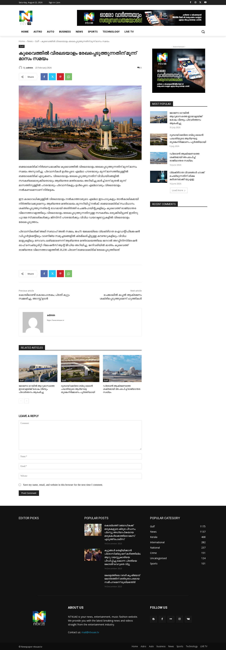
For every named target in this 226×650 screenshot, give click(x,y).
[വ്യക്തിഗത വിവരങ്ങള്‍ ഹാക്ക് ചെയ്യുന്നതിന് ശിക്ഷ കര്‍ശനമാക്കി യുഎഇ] (158, 177)
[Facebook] (191, 3)
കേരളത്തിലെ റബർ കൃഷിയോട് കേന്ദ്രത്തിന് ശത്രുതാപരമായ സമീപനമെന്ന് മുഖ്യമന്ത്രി (122, 579)
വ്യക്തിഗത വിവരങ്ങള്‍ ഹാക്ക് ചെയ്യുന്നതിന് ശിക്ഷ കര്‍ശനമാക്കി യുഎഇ (187, 176)
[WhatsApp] (68, 76)
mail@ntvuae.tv (90, 632)
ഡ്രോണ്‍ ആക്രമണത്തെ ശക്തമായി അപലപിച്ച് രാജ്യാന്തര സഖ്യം (121, 389)
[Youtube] (205, 3)
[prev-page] (21, 401)
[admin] (21, 67)
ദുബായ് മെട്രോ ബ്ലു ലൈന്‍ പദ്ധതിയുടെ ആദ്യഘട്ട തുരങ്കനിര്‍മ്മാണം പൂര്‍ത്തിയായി (78, 389)
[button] (203, 31)
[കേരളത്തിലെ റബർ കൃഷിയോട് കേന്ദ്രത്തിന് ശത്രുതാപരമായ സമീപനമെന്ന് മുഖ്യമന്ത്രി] (93, 580)
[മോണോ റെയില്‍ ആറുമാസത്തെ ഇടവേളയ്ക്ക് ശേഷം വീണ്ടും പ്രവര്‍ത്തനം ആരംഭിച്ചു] (38, 368)
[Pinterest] (60, 76)
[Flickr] (170, 619)
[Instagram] (196, 3)
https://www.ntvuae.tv (55, 320)
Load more (177, 190)
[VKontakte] (188, 619)
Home (22, 41)
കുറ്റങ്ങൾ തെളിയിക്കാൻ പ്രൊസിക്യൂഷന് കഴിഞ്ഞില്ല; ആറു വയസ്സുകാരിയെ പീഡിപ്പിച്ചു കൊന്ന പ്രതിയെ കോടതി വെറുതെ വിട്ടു (122, 557)
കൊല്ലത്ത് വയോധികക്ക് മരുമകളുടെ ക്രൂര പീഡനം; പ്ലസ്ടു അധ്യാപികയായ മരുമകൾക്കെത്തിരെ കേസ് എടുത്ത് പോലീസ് (120, 532)
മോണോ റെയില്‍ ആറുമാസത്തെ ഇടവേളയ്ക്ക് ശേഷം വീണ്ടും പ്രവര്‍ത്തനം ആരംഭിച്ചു (37, 389)
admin (29, 67)
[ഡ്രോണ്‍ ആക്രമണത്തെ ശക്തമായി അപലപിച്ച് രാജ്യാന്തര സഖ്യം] (122, 368)
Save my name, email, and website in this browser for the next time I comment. (63, 484)
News (30, 41)
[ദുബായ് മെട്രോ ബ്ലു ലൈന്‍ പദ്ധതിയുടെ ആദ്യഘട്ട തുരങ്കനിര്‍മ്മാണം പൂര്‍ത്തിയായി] (80, 368)
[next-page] (26, 401)
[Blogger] (153, 619)
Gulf (37, 41)
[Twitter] (200, 3)
